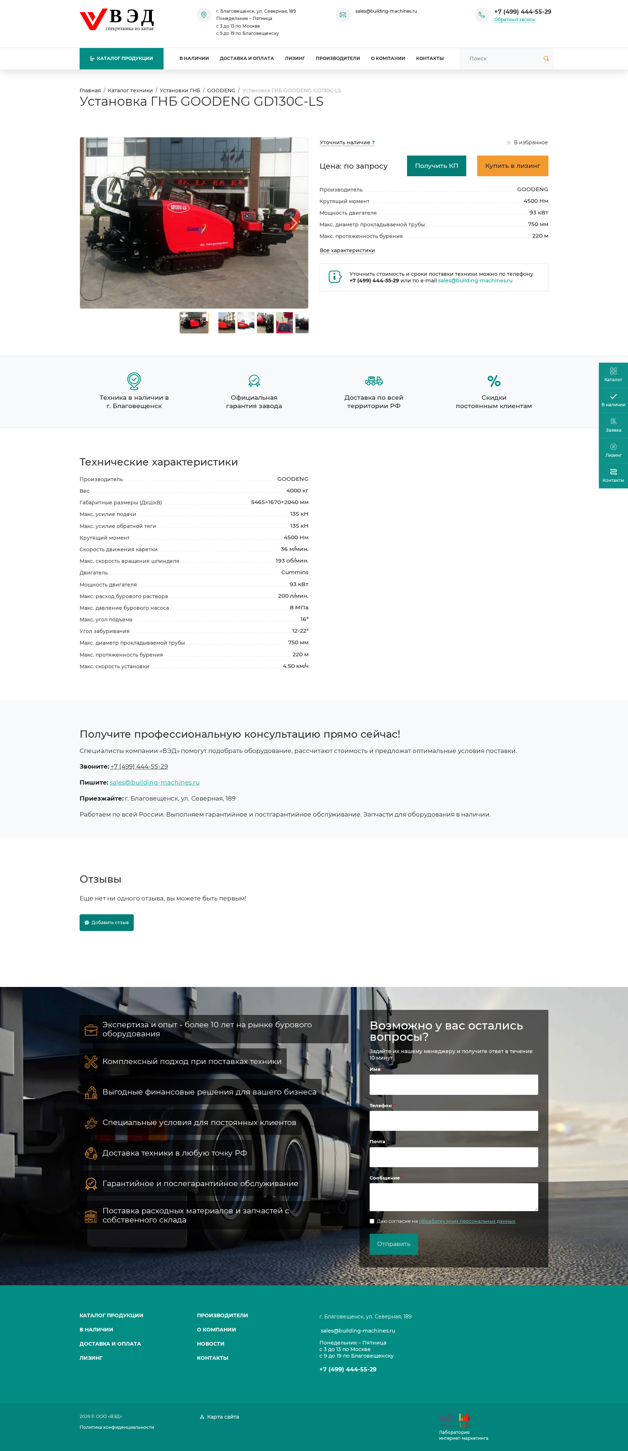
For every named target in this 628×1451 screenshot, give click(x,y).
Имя (376, 1069)
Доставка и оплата (247, 58)
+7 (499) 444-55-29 (522, 11)
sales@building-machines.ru (386, 11)
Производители (338, 58)
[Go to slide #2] (226, 323)
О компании (388, 58)
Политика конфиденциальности (117, 1427)
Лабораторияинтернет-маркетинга (463, 1435)
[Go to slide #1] (194, 323)
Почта (377, 1141)
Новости (211, 1344)
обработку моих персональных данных (467, 1221)
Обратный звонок (514, 19)
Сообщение (385, 1178)
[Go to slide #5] (284, 323)
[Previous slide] (94, 222)
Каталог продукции (112, 1315)
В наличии (194, 58)
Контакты (430, 58)
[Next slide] (293, 222)
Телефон (381, 1105)
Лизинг (295, 58)
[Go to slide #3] (246, 323)
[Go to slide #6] (303, 323)
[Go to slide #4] (265, 323)
